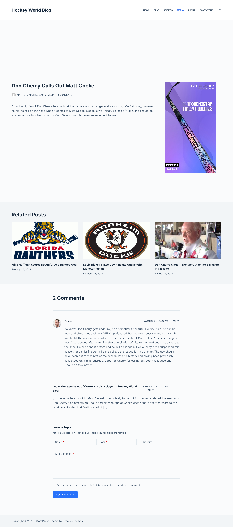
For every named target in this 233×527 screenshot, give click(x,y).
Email (103, 442)
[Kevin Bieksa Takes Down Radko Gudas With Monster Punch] (116, 240)
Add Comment (64, 453)
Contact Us (206, 10)
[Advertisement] (116, 46)
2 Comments (65, 95)
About (191, 10)
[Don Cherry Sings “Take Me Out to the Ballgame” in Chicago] (188, 240)
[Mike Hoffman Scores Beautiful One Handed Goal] (45, 240)
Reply (176, 321)
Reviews (168, 10)
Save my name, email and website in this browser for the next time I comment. (99, 485)
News (146, 10)
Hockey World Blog (31, 10)
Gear (156, 10)
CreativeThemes (73, 521)
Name (59, 442)
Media (180, 10)
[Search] (220, 10)
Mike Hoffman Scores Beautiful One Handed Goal (44, 264)
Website (147, 442)
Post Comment (65, 494)
